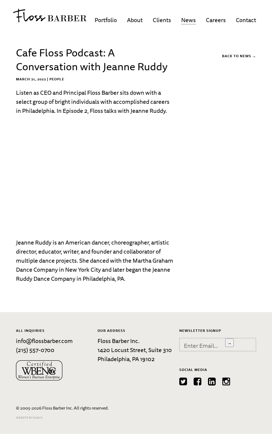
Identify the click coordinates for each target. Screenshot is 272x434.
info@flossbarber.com (44, 340)
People (56, 79)
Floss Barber (49, 15)
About (135, 19)
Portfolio (106, 19)
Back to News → (239, 56)
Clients (162, 19)
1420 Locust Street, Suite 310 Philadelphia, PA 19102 (134, 354)
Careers (216, 19)
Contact (246, 19)
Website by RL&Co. (29, 417)
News (188, 19)
